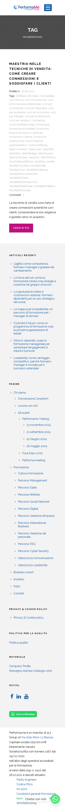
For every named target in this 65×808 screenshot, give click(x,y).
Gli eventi (24, 412)
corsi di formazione (36, 100)
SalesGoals (35, 149)
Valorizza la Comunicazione (35, 558)
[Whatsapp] (55, 799)
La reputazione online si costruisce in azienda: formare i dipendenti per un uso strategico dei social (34, 297)
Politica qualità (18, 642)
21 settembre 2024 (39, 432)
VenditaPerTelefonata (20, 186)
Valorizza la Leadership (32, 565)
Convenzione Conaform (33, 398)
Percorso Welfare (29, 494)
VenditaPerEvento (19, 178)
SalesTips (34, 157)
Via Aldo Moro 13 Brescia (37, 737)
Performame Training (35, 418)
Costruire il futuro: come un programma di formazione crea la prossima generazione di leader (33, 328)
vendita (50, 161)
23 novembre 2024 (39, 425)
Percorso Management (32, 480)
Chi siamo (20, 392)
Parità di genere (26, 779)
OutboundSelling (37, 145)
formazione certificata (31, 132)
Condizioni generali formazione (36, 793)
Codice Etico (24, 784)
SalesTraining (48, 157)
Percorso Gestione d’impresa (36, 515)
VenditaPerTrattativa (44, 186)
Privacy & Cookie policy (29, 617)
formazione (42, 124)
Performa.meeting (33, 460)
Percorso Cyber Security (33, 551)
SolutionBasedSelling (21, 161)
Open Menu (48, 7)
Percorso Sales (27, 487)
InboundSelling (34, 141)
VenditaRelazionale (20, 190)
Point (17, 586)
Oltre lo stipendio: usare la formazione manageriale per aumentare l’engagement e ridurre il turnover (32, 345)
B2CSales (33, 96)
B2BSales (21, 96)
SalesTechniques (18, 157)
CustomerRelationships (22, 124)
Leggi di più (21, 228)
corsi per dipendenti (35, 108)
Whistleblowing (26, 803)
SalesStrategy (29, 153)
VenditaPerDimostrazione (23, 174)
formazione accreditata (22, 128)
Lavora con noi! (28, 405)
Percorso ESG (27, 544)
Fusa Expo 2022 (32, 453)
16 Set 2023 (27, 91)
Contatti (19, 593)
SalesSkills (15, 153)
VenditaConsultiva (19, 165)
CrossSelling (38, 120)
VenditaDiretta (38, 165)
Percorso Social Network (33, 501)
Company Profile (20, 666)
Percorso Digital (28, 508)
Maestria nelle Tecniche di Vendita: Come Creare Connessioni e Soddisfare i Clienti (30, 73)
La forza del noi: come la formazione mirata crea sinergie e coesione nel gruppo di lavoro (35, 281)
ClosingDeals (47, 96)
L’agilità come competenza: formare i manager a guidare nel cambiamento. (34, 267)
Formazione (21, 467)
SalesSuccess (45, 153)
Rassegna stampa (20, 670)
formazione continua (20, 136)
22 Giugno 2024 (37, 439)
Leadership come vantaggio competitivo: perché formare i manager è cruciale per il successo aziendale (32, 363)
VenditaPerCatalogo (37, 169)
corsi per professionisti (37, 116)
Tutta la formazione (30, 473)
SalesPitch (48, 149)
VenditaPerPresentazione (23, 182)
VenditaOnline (17, 169)
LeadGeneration (18, 145)
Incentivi (19, 579)
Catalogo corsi (42, 670)
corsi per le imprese (38, 112)
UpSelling (39, 161)
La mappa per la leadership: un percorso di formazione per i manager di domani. (33, 312)
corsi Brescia (16, 100)
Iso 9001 (21, 789)
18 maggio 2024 (37, 446)
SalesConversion (18, 149)
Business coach (23, 572)
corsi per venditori (19, 120)
